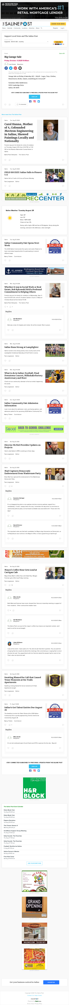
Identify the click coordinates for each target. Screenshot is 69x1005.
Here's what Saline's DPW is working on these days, (19, 451)
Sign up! (34, 97)
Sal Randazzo (17, 319)
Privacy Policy (38, 1003)
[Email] (20, 68)
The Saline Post (24, 155)
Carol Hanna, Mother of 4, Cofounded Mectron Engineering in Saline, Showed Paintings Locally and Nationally (19, 133)
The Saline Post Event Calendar (13, 806)
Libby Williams (17, 642)
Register (55, 28)
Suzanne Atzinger (18, 498)
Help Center (38, 995)
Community (17, 28)
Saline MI (62, 53)
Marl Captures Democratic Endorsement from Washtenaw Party (22, 472)
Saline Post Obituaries (11, 155)
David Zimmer (17, 525)
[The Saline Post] (17, 23)
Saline (6, 120)
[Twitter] (10, 68)
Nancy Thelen (8, 256)
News (4, 28)
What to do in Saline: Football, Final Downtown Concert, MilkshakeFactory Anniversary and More (23, 375)
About (37, 28)
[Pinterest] (15, 68)
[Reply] (10, 104)
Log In (62, 28)
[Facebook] (6, 68)
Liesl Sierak (12, 64)
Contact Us (30, 995)
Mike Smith (16, 597)
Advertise (31, 28)
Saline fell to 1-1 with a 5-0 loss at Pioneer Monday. (19, 178)
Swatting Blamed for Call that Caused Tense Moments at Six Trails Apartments (22, 680)
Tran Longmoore (9, 181)
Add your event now (34, 863)
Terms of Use (30, 1003)
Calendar (9, 28)
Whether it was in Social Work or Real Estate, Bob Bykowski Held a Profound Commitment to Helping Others (23, 289)
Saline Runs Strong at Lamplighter (21, 347)
